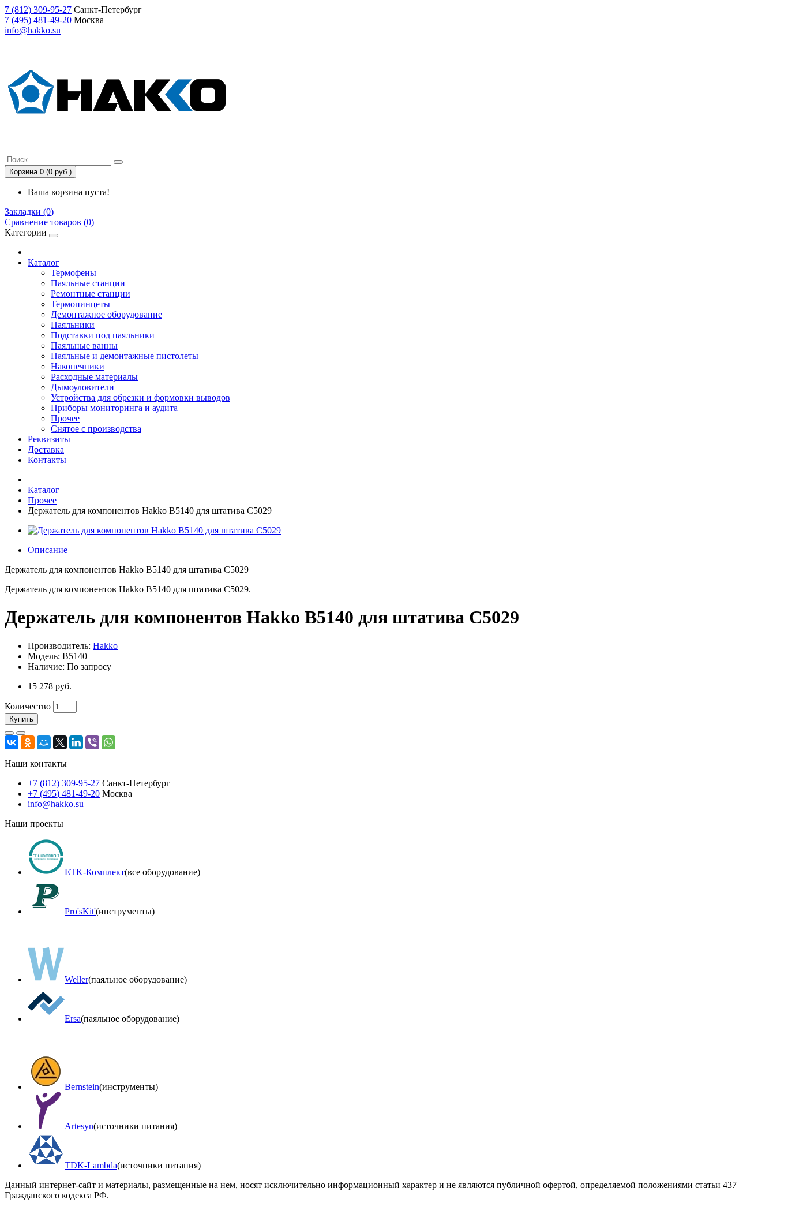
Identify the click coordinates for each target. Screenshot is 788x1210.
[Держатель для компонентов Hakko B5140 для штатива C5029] (154, 530)
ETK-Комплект (95, 872)
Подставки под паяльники (103, 335)
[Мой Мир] (44, 742)
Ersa (73, 1019)
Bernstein (82, 1087)
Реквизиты (49, 439)
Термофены (73, 273)
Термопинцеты (80, 304)
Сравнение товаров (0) (49, 222)
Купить (21, 719)
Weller (76, 979)
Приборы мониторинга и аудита (114, 408)
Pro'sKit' (80, 911)
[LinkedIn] (76, 742)
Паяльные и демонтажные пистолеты (124, 356)
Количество (28, 706)
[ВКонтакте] (11, 742)
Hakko (105, 646)
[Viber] (92, 742)
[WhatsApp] (108, 742)
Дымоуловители (82, 387)
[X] (60, 742)
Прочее (65, 418)
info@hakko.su (33, 30)
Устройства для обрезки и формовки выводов (140, 397)
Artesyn (79, 1126)
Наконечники (77, 366)
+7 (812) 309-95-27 (64, 783)
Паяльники (73, 325)
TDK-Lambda (91, 1165)
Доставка (46, 449)
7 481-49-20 (38, 20)
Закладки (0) (29, 211)
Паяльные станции (88, 283)
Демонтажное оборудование (106, 314)
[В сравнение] (20, 733)
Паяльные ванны (84, 345)
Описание (47, 550)
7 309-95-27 (38, 9)
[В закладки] (9, 733)
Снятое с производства (96, 429)
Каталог (43, 262)
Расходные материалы (94, 377)
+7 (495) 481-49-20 (64, 793)
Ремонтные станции (90, 293)
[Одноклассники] (28, 742)
